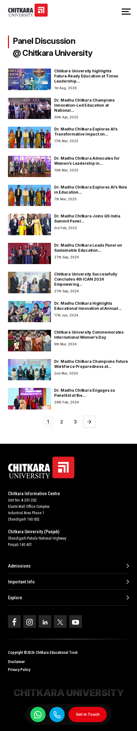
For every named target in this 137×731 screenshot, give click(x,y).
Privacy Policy (19, 670)
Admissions (19, 565)
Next (89, 422)
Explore (15, 597)
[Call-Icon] (57, 715)
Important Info (21, 581)
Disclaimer (16, 662)
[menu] (126, 12)
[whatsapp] (38, 714)
